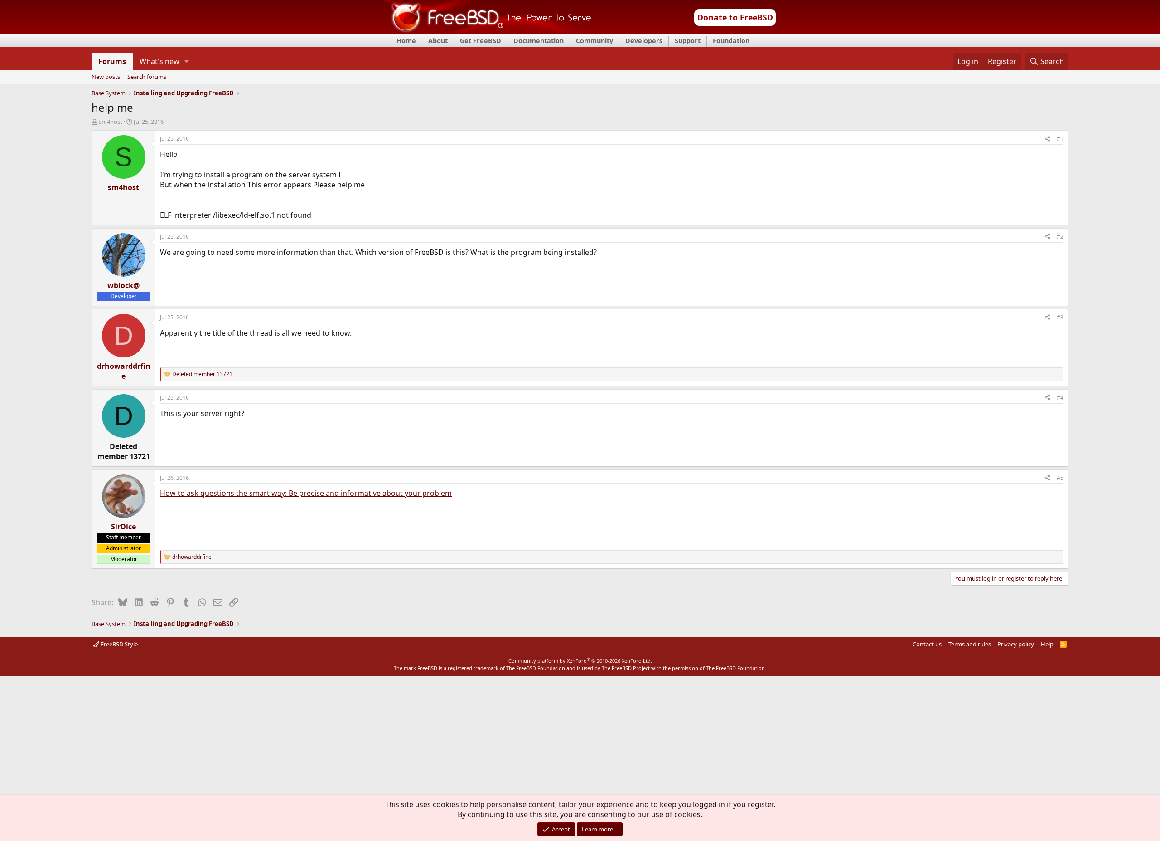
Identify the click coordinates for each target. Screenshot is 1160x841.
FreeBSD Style (118, 644)
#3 (1060, 317)
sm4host (110, 121)
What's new (159, 61)
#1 (1060, 138)
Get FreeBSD (480, 40)
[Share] (1048, 139)
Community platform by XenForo (580, 660)
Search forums (146, 77)
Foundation (731, 40)
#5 (1060, 478)
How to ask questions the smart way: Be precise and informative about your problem (306, 493)
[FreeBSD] (487, 31)
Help (1047, 644)
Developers (643, 40)
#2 (1060, 236)
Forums (112, 61)
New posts (106, 77)
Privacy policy (1015, 644)
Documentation (538, 40)
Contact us (927, 644)
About (438, 40)
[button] (186, 61)
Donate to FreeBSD (735, 17)
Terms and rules (969, 644)
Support (688, 40)
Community (594, 40)
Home (406, 40)
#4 (1060, 397)
